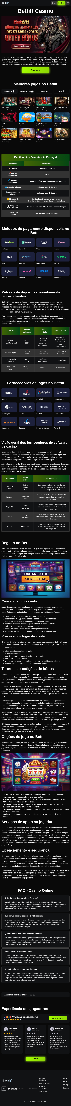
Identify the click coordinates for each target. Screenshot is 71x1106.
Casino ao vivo (25, 91)
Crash (43, 91)
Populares (8, 91)
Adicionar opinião (58, 1018)
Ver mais (35, 1058)
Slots (60, 91)
